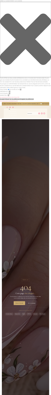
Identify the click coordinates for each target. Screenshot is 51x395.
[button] (25, 39)
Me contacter (42, 313)
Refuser (7, 99)
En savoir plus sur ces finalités (9, 97)
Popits (24, 313)
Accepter (2, 99)
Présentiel (35, 313)
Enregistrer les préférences (26, 99)
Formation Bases (9, 313)
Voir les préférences (14, 99)
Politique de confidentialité (9, 101)
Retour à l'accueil (19, 303)
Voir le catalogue (31, 303)
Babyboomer (17, 313)
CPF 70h (29, 313)
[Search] (39, 113)
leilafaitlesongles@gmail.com (13, 103)
